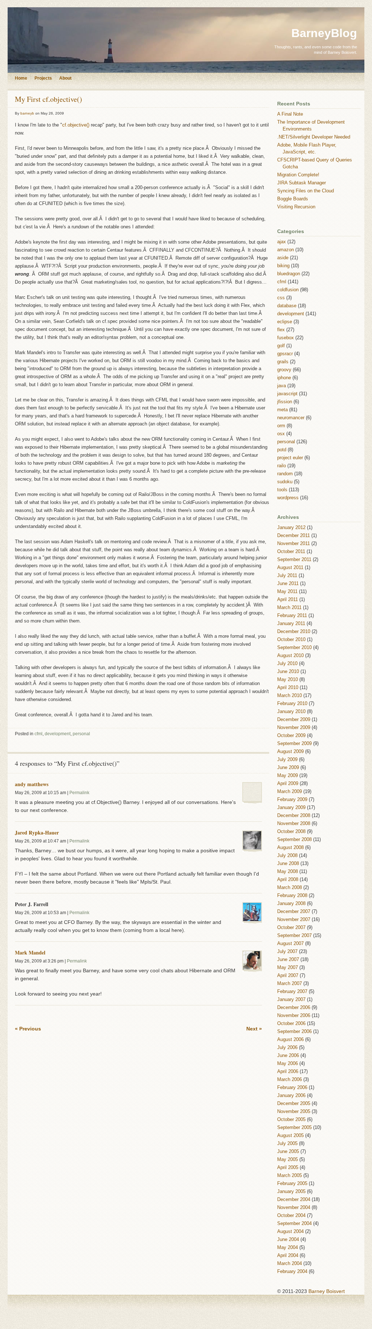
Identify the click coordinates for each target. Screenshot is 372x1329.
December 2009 (293, 719)
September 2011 (294, 559)
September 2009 (294, 743)
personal (81, 733)
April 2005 (287, 1167)
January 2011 (291, 623)
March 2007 (289, 983)
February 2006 (292, 1087)
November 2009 (293, 727)
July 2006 (287, 1047)
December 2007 (293, 911)
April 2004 (287, 1255)
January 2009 (291, 807)
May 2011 (287, 591)
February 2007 (292, 991)
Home (21, 78)
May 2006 (287, 1063)
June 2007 (288, 959)
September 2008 (294, 839)
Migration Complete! (298, 174)
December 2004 (293, 1199)
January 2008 (291, 903)
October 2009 (291, 735)
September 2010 (294, 647)
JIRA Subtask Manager (301, 182)
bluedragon (288, 273)
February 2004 (292, 1271)
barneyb (27, 113)
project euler (290, 457)
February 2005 (292, 1183)
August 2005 (290, 1135)
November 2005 (293, 1111)
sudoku (284, 481)
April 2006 (287, 1071)
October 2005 (291, 1119)
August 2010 (290, 655)
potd (281, 449)
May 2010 (287, 679)
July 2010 (287, 663)
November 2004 (293, 1207)
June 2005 (288, 1151)
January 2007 (291, 999)
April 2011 (287, 599)
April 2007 (287, 975)
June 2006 (288, 1055)
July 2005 (287, 1143)
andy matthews (31, 784)
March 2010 (289, 695)
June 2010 (288, 671)
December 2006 (293, 1007)
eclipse (284, 321)
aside (282, 257)
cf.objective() (75, 125)
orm (281, 425)
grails (282, 361)
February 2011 (292, 615)
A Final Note (290, 114)
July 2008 (287, 855)
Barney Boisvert (326, 1291)
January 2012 (291, 527)
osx (281, 433)
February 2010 (292, 703)
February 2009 (292, 799)
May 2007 (287, 967)
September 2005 (294, 1127)
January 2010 (291, 711)
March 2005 (289, 1175)
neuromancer (290, 417)
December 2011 (293, 535)
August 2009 (290, 751)
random (285, 473)
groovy (284, 369)
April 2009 (287, 783)
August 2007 (290, 943)
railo (281, 465)
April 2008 (287, 879)
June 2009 (288, 767)
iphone (284, 377)
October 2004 (291, 1215)
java (281, 385)
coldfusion (288, 289)
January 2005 (291, 1191)
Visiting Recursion (296, 206)
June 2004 (288, 1239)
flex (281, 329)
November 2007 (293, 919)
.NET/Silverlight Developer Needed (313, 137)
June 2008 (288, 863)
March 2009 (289, 791)
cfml (39, 733)
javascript (287, 393)
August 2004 (290, 1231)
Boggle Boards (292, 198)
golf (281, 345)
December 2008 (293, 815)
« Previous (28, 1029)
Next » (254, 1029)
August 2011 (290, 567)
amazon (285, 249)
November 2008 (293, 823)
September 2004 (294, 1223)
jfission (284, 401)
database (286, 305)
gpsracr (285, 353)
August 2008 (290, 847)
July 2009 (287, 759)
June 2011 (288, 583)
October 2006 (291, 1023)
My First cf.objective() (48, 99)
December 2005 (293, 1103)
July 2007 (287, 951)
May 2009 (287, 775)
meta (282, 409)
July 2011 (287, 575)
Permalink (79, 792)
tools (282, 489)
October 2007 (291, 927)
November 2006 (293, 1015)
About (65, 78)
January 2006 (291, 1095)
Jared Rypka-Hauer (37, 832)
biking (283, 265)
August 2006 (290, 1039)
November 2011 (293, 543)
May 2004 (287, 1247)
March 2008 (289, 887)
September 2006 (294, 1031)
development (57, 733)
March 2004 (289, 1263)
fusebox (285, 337)
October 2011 (291, 551)
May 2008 (287, 871)
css (281, 297)
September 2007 (294, 935)
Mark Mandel (30, 952)
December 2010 (293, 631)
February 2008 (292, 895)
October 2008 (291, 831)
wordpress (288, 497)
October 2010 (291, 639)
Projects (43, 78)
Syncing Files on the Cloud (305, 190)
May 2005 (287, 1159)
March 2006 (289, 1079)
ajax (281, 241)
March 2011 (289, 607)
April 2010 (287, 687)
